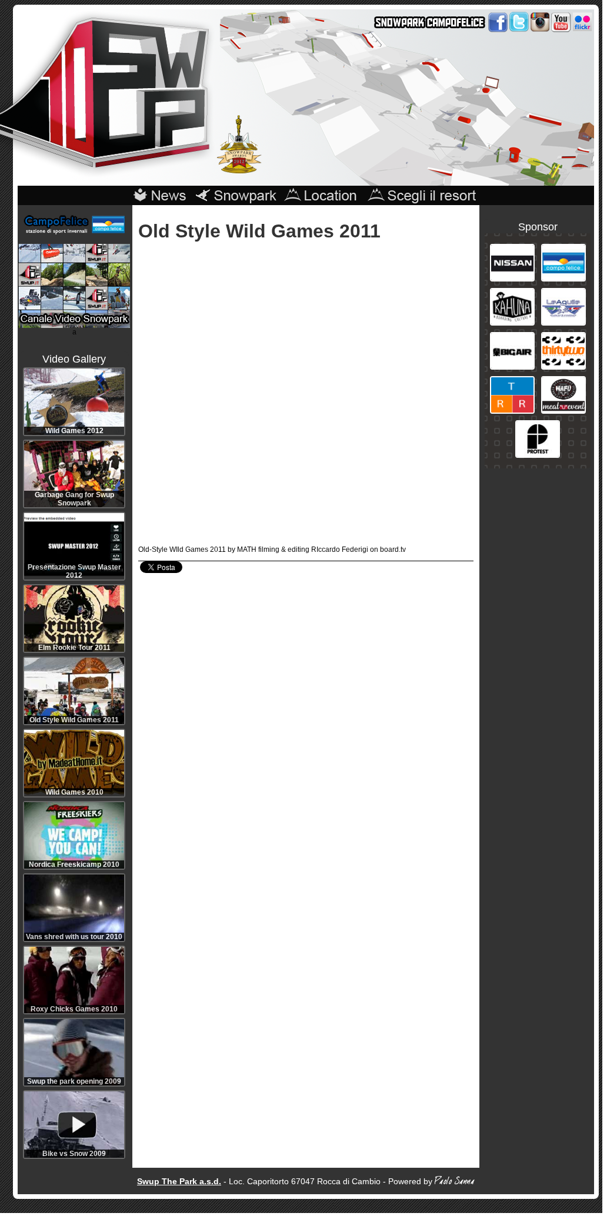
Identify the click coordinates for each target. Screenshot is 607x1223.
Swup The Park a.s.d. (179, 1181)
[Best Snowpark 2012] (239, 171)
